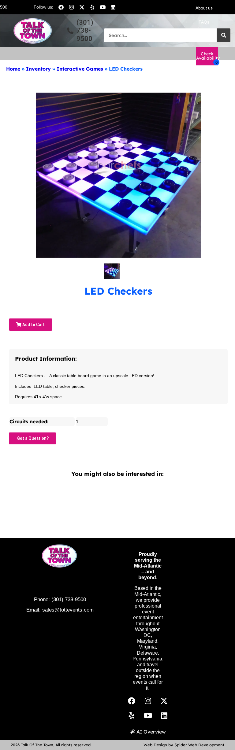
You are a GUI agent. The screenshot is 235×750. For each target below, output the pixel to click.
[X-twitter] (81, 7)
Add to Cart (33, 324)
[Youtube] (102, 7)
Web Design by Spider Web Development (184, 744)
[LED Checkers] (112, 271)
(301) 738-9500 (68, 599)
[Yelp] (92, 7)
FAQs (204, 22)
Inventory (38, 69)
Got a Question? (32, 438)
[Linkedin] (113, 7)
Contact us (204, 36)
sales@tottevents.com (68, 610)
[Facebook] (61, 7)
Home (13, 69)
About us (204, 8)
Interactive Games (80, 69)
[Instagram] (71, 7)
